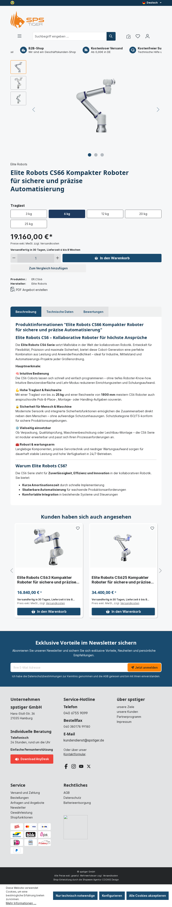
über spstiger (131, 699)
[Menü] (19, 36)
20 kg (143, 214)
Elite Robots (18, 164)
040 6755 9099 (76, 713)
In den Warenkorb (115, 258)
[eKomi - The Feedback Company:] (12, 2)
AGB (105, 676)
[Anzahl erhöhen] (57, 258)
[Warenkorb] (154, 34)
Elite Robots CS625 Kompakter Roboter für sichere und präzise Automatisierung (121, 580)
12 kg (105, 214)
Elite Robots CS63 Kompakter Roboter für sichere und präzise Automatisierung (46, 580)
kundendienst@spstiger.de (84, 740)
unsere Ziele (125, 707)
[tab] (25, 312)
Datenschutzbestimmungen (45, 676)
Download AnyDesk (34, 759)
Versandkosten (55, 603)
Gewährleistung (21, 812)
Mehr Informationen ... (21, 903)
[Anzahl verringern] (13, 258)
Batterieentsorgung (77, 802)
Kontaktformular (74, 754)
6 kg (67, 214)
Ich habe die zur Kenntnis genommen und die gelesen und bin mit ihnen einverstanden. (86, 676)
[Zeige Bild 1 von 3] (89, 155)
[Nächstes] (158, 109)
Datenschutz (72, 797)
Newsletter (18, 807)
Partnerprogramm (129, 716)
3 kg (29, 214)
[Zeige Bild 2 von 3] (96, 155)
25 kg (29, 224)
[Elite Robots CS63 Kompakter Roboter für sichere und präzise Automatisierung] (48, 546)
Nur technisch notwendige (75, 895)
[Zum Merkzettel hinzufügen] (78, 528)
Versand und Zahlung (25, 792)
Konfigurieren (112, 895)
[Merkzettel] (138, 36)
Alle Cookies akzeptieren (147, 895)
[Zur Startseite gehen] (27, 20)
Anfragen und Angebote (27, 802)
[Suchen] (111, 36)
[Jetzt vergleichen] (128, 36)
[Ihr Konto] (147, 36)
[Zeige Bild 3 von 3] (102, 155)
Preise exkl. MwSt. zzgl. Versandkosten (34, 243)
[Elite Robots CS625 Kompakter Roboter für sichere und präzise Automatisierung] (123, 546)
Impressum (124, 721)
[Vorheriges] (33, 109)
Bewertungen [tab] (93, 311)
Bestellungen (19, 797)
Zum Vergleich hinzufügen (48, 268)
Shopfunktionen (21, 817)
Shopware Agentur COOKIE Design (101, 879)
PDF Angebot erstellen (32, 290)
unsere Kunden (127, 711)
